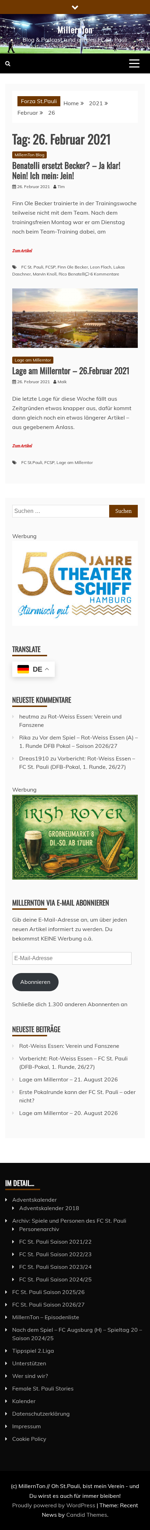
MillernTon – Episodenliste (45, 1317)
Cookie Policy (29, 1438)
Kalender (24, 1400)
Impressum (26, 1426)
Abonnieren (35, 981)
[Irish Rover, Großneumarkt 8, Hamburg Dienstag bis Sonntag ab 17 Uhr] (75, 877)
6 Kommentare (104, 274)
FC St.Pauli (31, 462)
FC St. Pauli (32, 267)
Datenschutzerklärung (41, 1413)
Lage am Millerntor (33, 360)
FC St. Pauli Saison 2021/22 (55, 1241)
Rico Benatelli (72, 274)
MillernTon (75, 29)
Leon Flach (100, 267)
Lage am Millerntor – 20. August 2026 (68, 1112)
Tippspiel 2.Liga (33, 1350)
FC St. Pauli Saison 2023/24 (55, 1266)
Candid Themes (86, 1514)
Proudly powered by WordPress (54, 1505)
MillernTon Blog (29, 154)
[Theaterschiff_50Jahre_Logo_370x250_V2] (75, 623)
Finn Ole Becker (73, 267)
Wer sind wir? (30, 1375)
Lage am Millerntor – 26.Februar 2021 (70, 370)
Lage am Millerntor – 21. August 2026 (68, 1079)
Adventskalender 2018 (49, 1207)
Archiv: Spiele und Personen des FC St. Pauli (69, 1220)
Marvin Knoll (45, 274)
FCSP (50, 267)
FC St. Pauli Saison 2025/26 (48, 1291)
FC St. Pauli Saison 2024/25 (55, 1279)
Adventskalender (34, 1199)
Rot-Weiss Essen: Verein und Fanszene (69, 1045)
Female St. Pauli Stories (43, 1388)
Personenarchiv (39, 1228)
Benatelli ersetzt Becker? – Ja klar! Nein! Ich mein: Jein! (66, 170)
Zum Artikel (22, 250)
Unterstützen (29, 1363)
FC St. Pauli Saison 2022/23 (55, 1254)
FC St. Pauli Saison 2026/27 (48, 1304)
